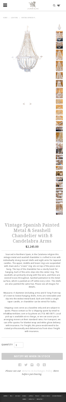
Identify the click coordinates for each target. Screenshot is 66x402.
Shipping (31, 396)
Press (12, 396)
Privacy (37, 396)
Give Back (18, 396)
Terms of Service (46, 396)
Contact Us (32, 399)
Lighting (14, 17)
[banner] (33, 5)
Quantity (7, 344)
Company (6, 396)
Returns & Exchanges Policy (37, 371)
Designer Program (57, 396)
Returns (24, 396)
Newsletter (40, 399)
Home (5, 17)
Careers (24, 399)
